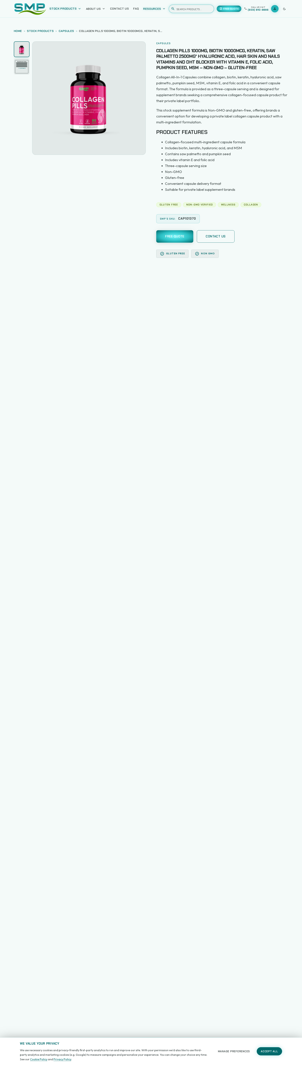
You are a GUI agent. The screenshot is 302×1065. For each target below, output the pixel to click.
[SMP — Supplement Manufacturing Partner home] (30, 9)
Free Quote (174, 236)
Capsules (66, 31)
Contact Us (119, 8)
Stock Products (40, 31)
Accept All (269, 1051)
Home (18, 31)
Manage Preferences (234, 1051)
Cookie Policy (38, 1059)
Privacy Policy (62, 1059)
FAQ (136, 8)
